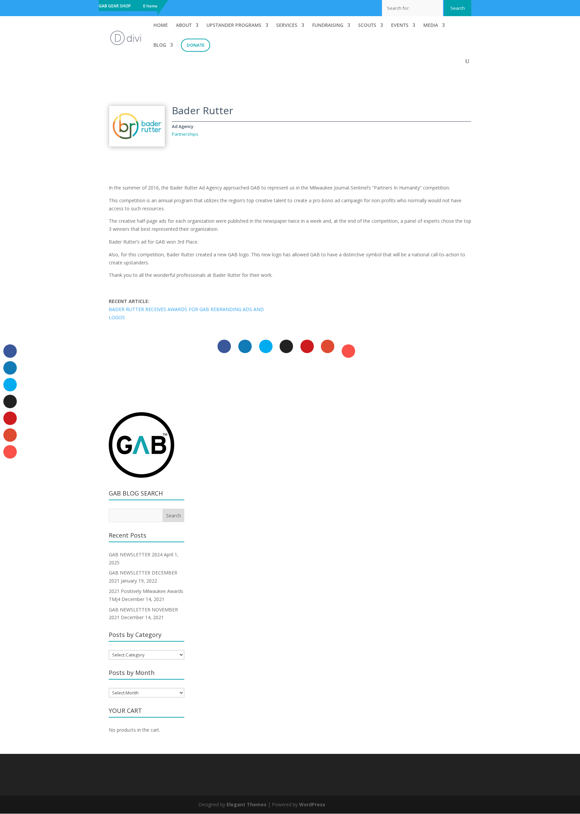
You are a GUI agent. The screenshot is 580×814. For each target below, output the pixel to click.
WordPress (312, 804)
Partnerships (185, 134)
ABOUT (184, 25)
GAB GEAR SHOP (115, 6)
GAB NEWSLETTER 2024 (135, 554)
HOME (160, 25)
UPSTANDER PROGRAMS (233, 25)
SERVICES (286, 25)
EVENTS (399, 25)
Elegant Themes (247, 804)
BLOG (159, 45)
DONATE (195, 45)
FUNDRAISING (327, 25)
